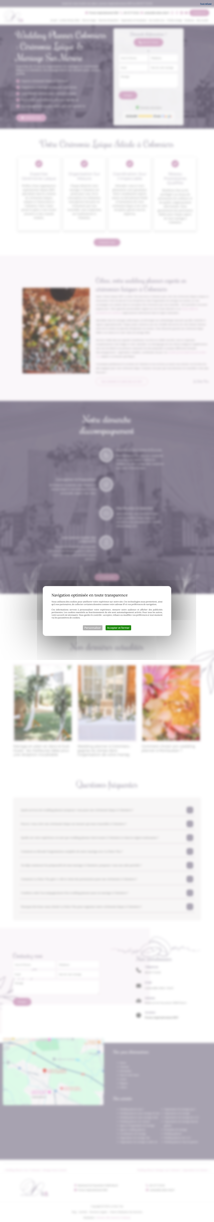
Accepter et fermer (118, 628)
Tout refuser (206, 3)
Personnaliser (92, 628)
